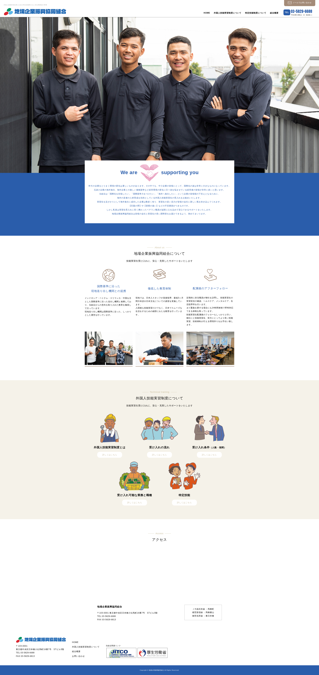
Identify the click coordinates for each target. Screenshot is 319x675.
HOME (207, 13)
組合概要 (274, 13)
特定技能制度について (255, 13)
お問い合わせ (78, 656)
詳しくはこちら (109, 455)
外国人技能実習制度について (227, 13)
